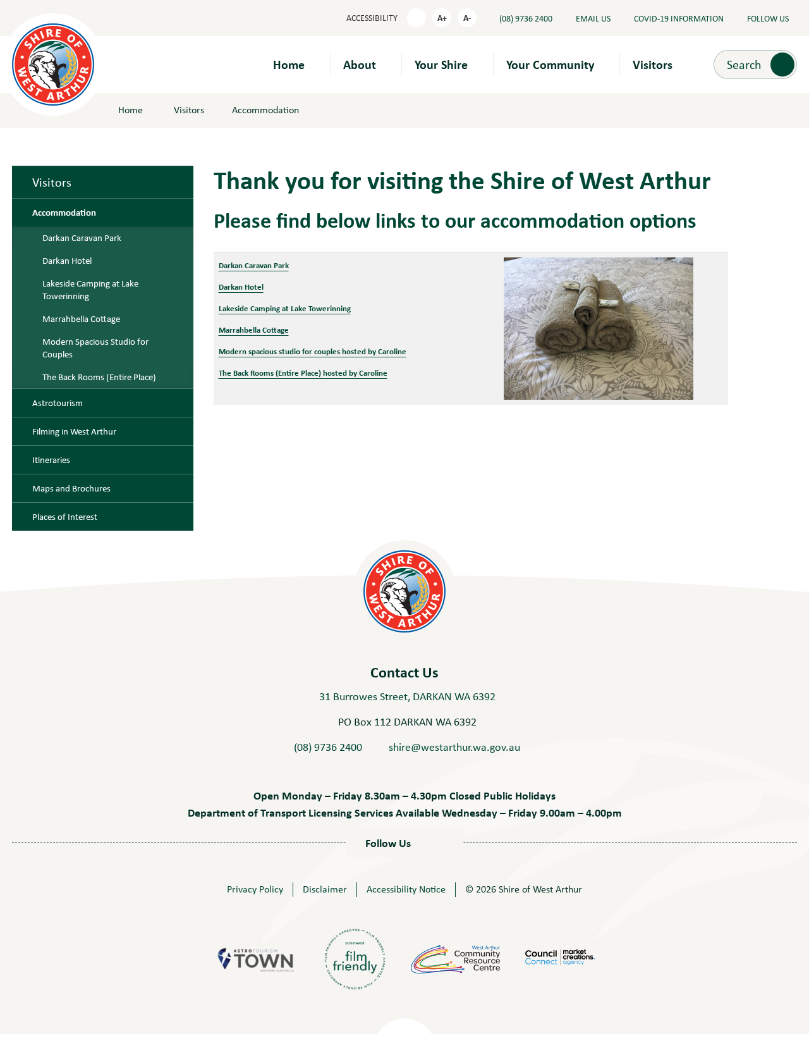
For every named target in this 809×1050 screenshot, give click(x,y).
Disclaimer (325, 889)
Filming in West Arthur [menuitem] (74, 431)
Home (289, 64)
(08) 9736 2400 (328, 747)
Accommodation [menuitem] (64, 212)
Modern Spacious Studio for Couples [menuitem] (95, 348)
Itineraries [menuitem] (51, 460)
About (359, 64)
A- (467, 17)
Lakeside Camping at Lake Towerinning (285, 308)
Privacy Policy (255, 889)
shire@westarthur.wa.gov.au (454, 747)
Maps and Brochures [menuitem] (71, 488)
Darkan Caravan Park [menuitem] (81, 238)
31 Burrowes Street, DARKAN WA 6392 (407, 696)
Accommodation (265, 109)
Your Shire (441, 64)
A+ (442, 17)
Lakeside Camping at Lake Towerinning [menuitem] (90, 289)
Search (744, 64)
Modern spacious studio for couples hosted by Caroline (312, 351)
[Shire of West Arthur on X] (435, 843)
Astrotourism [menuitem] (57, 403)
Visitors (652, 64)
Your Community (550, 64)
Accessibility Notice (406, 889)
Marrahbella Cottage (254, 329)
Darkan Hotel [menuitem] (67, 260)
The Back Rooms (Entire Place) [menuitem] (99, 377)
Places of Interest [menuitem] (64, 516)
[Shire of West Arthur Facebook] (419, 843)
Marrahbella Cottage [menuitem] (81, 318)
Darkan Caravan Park (254, 265)
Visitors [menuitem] (51, 181)
